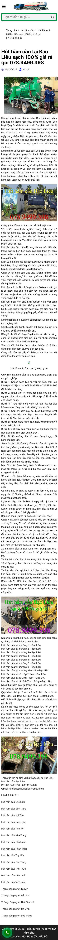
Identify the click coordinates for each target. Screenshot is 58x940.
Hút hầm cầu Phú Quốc (13, 842)
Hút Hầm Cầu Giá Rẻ (34, 936)
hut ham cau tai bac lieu (20, 721)
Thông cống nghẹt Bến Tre (15, 895)
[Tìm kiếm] (53, 17)
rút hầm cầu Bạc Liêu (35, 516)
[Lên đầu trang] (52, 920)
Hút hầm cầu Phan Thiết (14, 848)
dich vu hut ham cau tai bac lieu (34, 724)
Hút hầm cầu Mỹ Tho (12, 815)
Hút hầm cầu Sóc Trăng (13, 808)
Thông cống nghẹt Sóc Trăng (16, 915)
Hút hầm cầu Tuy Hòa (12, 855)
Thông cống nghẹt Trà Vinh (15, 908)
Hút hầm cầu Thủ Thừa (13, 868)
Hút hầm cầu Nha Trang (13, 835)
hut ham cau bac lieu (23, 717)
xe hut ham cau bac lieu (28, 732)
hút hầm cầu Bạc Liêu (28, 150)
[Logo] (31, 6)
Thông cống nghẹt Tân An (14, 888)
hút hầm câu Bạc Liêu (25, 414)
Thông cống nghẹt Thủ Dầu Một (17, 902)
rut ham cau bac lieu (33, 728)
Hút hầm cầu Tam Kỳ (12, 828)
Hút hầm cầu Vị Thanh (13, 882)
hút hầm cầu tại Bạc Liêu (21, 232)
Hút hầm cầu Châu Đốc (13, 875)
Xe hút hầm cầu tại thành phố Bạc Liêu (23, 570)
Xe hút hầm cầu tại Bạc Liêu (17, 548)
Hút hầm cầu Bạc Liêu (13, 247)
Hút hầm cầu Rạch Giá (13, 822)
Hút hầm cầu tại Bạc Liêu (15, 287)
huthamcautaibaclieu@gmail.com (26, 788)
